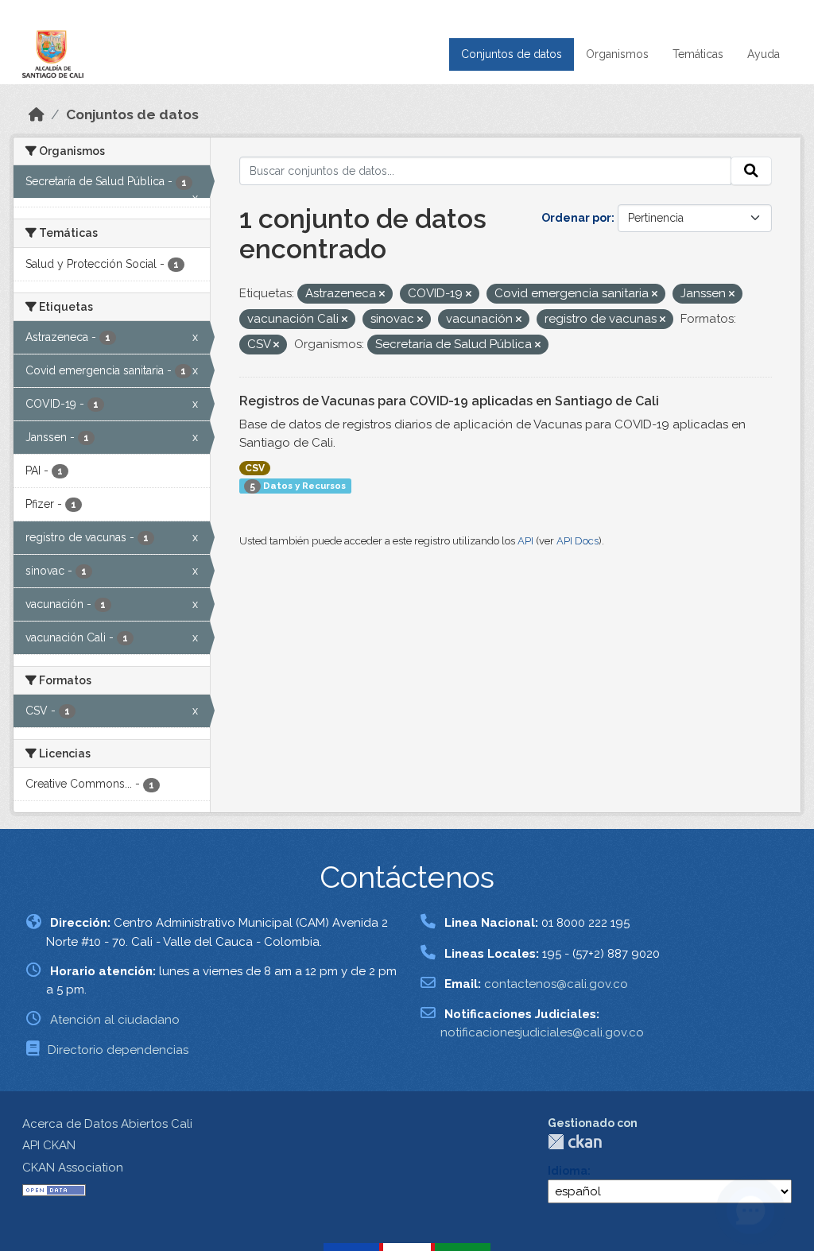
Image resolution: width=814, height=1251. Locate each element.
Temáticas (698, 54)
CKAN (575, 1141)
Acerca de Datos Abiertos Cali (107, 1124)
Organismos (617, 54)
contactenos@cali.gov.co (556, 984)
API (525, 541)
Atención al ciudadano (115, 1020)
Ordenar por (576, 217)
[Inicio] (37, 114)
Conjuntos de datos (511, 54)
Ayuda (763, 54)
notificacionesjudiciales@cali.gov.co (542, 1032)
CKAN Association (72, 1167)
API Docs (577, 541)
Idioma (567, 1170)
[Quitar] (382, 294)
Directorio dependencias (118, 1050)
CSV (255, 468)
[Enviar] (751, 171)
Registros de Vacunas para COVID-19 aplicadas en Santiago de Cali (449, 401)
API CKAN (49, 1145)
